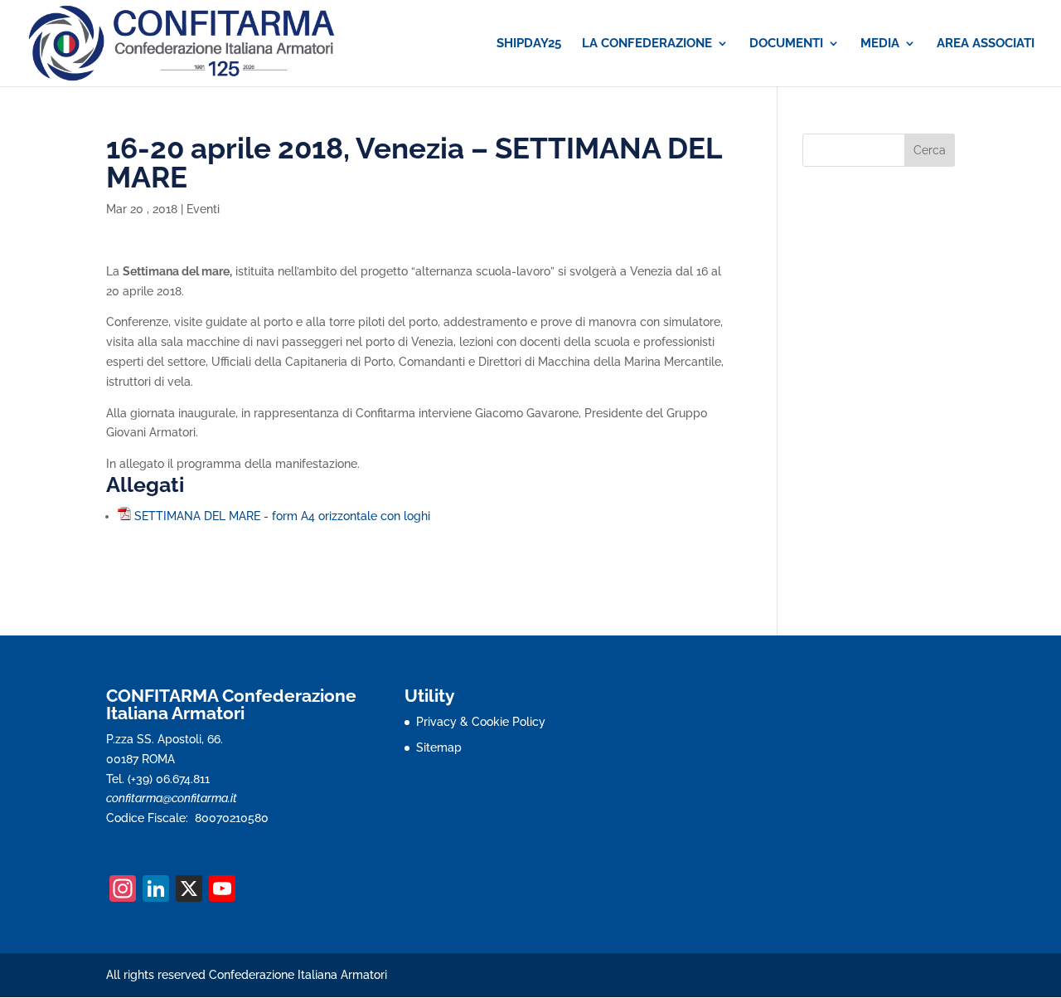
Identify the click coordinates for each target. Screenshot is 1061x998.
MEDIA (879, 44)
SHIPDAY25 (529, 44)
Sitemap (439, 747)
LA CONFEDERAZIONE (647, 44)
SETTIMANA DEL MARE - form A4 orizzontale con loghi (282, 516)
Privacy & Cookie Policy (480, 721)
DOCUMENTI (786, 44)
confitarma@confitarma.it (171, 798)
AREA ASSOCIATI (985, 44)
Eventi (203, 209)
